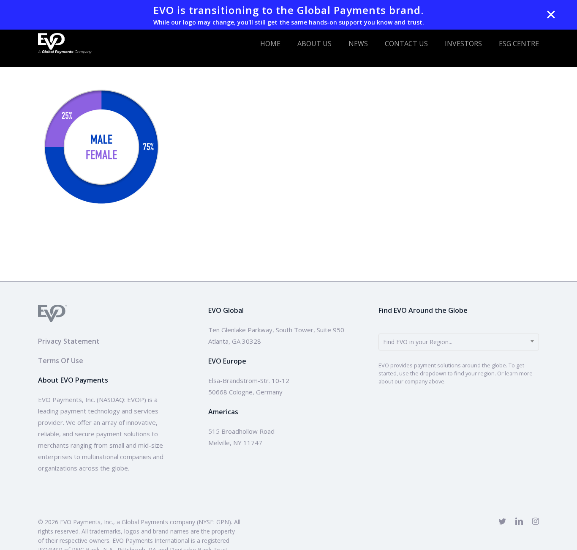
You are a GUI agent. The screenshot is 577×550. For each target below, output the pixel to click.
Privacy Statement (69, 341)
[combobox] (458, 342)
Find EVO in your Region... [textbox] (417, 342)
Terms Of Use (60, 360)
